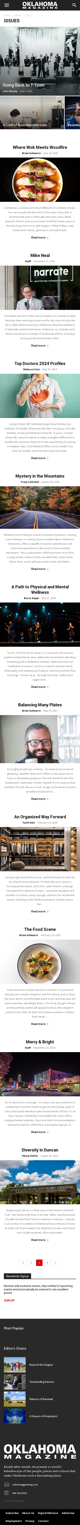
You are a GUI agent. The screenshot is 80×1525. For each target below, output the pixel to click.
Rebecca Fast (31, 369)
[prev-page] (23, 1263)
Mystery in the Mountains (40, 476)
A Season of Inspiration (43, 1416)
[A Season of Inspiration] (15, 1416)
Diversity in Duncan (40, 1150)
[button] (6, 5)
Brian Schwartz (31, 153)
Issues (17, 15)
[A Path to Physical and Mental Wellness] (40, 625)
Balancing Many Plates (40, 704)
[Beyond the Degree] (15, 1364)
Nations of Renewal (41, 1399)
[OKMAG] (40, 1451)
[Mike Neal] (40, 288)
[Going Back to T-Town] (40, 61)
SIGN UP (9, 1300)
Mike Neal (40, 255)
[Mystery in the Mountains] (40, 507)
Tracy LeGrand (30, 482)
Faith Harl (29, 822)
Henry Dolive (30, 1155)
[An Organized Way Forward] (40, 849)
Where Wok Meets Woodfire (40, 147)
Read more (38, 237)
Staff (28, 261)
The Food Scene (40, 929)
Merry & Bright (40, 1041)
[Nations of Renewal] (15, 1399)
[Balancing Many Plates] (40, 739)
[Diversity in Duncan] (40, 1182)
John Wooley (10, 91)
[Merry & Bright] (40, 1074)
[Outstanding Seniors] (15, 1382)
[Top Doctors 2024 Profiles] (40, 396)
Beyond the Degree (41, 1364)
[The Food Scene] (40, 962)
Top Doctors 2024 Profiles (40, 363)
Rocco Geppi (31, 598)
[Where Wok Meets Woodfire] (40, 180)
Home (7, 15)
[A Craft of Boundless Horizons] (32, 120)
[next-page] (55, 1263)
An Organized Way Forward (40, 816)
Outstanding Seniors (42, 1382)
